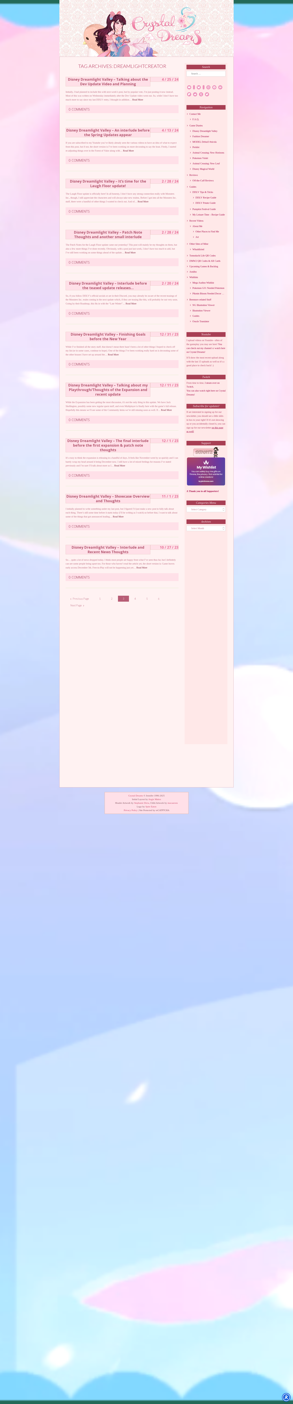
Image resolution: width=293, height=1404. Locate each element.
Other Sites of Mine (198, 244)
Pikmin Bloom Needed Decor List (208, 293)
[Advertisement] (206, 640)
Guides (192, 186)
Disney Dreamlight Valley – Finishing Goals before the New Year (108, 336)
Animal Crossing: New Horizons (208, 152)
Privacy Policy (130, 810)
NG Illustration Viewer (203, 305)
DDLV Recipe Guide (205, 197)
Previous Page (81, 598)
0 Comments (79, 109)
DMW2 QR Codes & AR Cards (204, 261)
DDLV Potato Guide (205, 203)
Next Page (76, 605)
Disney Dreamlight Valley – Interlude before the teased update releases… (108, 285)
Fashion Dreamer (200, 136)
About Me (197, 226)
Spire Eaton (150, 806)
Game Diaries (196, 125)
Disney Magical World (203, 169)
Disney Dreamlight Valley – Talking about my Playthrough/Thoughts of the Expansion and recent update (108, 390)
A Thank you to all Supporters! (202, 491)
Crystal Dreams (135, 795)
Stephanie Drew (141, 803)
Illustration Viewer (201, 310)
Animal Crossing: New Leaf (206, 163)
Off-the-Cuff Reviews (203, 180)
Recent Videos (196, 220)
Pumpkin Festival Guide (204, 209)
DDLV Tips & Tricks (202, 192)
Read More (137, 99)
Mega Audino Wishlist (203, 282)
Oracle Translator (200, 321)
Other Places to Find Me (207, 231)
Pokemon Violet (200, 158)
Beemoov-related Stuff (200, 299)
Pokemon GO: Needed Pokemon (208, 288)
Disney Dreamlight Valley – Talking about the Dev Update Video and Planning (108, 81)
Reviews (193, 175)
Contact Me (195, 114)
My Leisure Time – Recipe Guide (208, 214)
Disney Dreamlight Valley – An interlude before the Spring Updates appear (108, 132)
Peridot (195, 147)
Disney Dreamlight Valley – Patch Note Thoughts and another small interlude (108, 234)
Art (197, 237)
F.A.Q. (195, 119)
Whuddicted (198, 249)
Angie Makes (154, 799)
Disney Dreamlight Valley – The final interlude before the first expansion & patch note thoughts (108, 445)
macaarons (173, 803)
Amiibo (193, 271)
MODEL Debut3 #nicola (204, 142)
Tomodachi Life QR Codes (202, 255)
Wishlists (193, 277)
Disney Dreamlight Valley (204, 131)
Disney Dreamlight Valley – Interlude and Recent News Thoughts (108, 549)
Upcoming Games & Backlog (203, 266)
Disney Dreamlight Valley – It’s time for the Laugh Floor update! (108, 183)
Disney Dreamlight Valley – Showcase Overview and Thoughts (108, 498)
